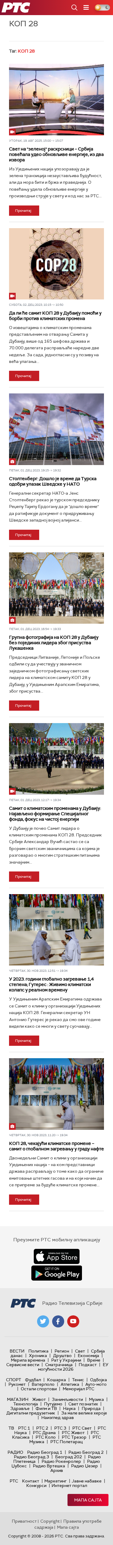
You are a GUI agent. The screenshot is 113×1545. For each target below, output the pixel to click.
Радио (15, 1452)
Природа (91, 1408)
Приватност (24, 1521)
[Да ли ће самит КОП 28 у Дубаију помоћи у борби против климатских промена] (56, 263)
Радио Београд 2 (86, 1452)
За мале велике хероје (84, 1413)
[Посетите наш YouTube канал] (73, 1321)
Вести (17, 1351)
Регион (62, 1351)
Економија (88, 1355)
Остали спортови (39, 1388)
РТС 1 (24, 1428)
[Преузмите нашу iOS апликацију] (57, 1256)
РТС (14, 1481)
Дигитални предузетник (30, 1413)
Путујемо (53, 1404)
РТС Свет (82, 1428)
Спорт (13, 1379)
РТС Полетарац (66, 1441)
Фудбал (33, 1379)
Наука (69, 1408)
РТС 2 (42, 1428)
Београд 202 (68, 1456)
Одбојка (98, 1379)
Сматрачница (59, 1364)
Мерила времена (28, 1360)
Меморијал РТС (78, 1388)
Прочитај (23, 210)
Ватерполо (43, 1384)
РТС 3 (60, 1428)
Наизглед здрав (57, 1417)
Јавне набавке (87, 1481)
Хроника (38, 1355)
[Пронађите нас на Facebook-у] (58, 1321)
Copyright (50, 1521)
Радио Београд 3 (31, 1456)
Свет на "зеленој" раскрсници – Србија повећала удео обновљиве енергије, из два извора (56, 154)
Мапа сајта (88, 1500)
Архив (56, 1470)
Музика (96, 1399)
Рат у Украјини (66, 1360)
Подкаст (88, 1364)
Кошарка (56, 1379)
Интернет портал (69, 1485)
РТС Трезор (74, 1437)
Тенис (78, 1379)
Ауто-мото (96, 1384)
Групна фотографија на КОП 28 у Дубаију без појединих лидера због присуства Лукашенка (54, 642)
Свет (80, 1351)
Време (93, 1360)
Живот (39, 1399)
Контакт (30, 1481)
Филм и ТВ (46, 1408)
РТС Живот (73, 1432)
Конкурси (36, 1485)
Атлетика (70, 1384)
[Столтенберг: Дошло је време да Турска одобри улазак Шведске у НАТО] (56, 429)
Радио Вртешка (49, 1466)
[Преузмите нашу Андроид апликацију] (56, 1273)
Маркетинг (55, 1481)
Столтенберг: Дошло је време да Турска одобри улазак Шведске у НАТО (52, 481)
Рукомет (17, 1384)
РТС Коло (46, 1437)
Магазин (17, 1399)
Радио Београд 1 (44, 1452)
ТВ (11, 1428)
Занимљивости (67, 1399)
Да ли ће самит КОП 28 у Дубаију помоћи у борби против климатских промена (55, 316)
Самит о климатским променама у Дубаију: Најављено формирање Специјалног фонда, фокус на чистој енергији (55, 813)
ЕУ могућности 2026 (73, 1367)
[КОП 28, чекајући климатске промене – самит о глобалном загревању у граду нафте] (56, 1094)
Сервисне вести (22, 1364)
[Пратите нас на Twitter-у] (43, 1321)
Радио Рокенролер (61, 1461)
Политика (38, 1351)
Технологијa (25, 1404)
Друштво (62, 1355)
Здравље (20, 1408)
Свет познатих (83, 1404)
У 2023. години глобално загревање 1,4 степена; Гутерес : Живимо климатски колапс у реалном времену (51, 984)
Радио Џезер (84, 1466)
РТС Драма (44, 1432)
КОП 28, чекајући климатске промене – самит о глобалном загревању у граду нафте (56, 1146)
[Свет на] (56, 99)
